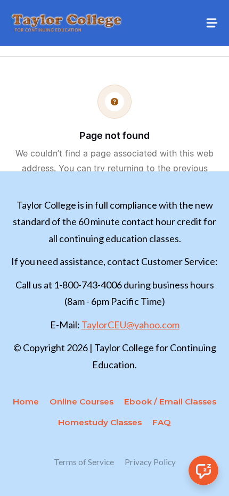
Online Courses (81, 401)
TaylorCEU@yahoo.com (130, 324)
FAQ (161, 422)
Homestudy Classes (100, 422)
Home (26, 401)
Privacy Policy (150, 462)
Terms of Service (84, 462)
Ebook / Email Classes (170, 401)
